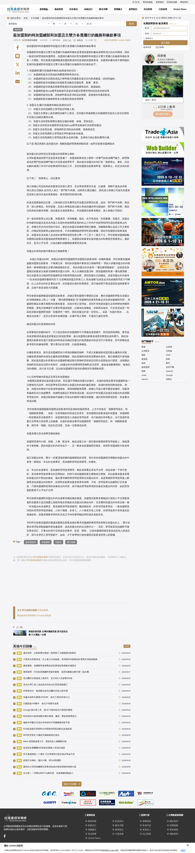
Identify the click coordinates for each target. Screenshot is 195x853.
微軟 (144, 355)
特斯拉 (169, 379)
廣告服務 (174, 829)
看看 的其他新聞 (32, 610)
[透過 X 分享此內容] (17, 64)
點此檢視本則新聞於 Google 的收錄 (34, 615)
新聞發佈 (160, 2)
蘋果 (144, 371)
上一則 (19, 627)
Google (169, 375)
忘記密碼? (159, 47)
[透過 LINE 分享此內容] (17, 56)
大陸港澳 (163, 9)
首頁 (25, 18)
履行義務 (71, 542)
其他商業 (148, 9)
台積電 (169, 346)
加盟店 (58, 542)
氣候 (144, 363)
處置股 (145, 359)
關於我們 (174, 821)
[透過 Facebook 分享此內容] (17, 47)
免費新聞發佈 (150, 23)
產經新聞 (146, 367)
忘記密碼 (146, 833)
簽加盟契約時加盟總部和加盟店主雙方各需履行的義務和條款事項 (73, 18)
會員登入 (146, 829)
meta (144, 375)
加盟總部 (45, 542)
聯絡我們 (184, 2)
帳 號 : (147, 28)
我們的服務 (148, 2)
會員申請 (147, 47)
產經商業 (59, 9)
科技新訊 (73, 9)
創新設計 (88, 9)
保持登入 (149, 38)
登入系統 (165, 42)
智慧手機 (170, 367)
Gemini (145, 379)
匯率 (168, 363)
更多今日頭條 (70, 784)
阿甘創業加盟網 (30, 40)
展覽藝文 (118, 9)
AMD (168, 355)
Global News (180, 9)
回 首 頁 (136, 2)
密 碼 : (147, 33)
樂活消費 (103, 9)
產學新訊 (133, 9)
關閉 (183, 850)
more (127, 646)
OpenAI (169, 371)
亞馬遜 (169, 351)
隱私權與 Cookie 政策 (110, 850)
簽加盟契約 (30, 542)
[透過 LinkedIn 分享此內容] (17, 73)
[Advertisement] (71, 584)
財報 (168, 359)
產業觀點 (44, 9)
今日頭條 (35, 18)
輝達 (144, 346)
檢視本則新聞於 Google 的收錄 (117, 40)
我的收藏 (172, 2)
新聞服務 (174, 825)
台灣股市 (146, 351)
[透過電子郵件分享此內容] (17, 81)
